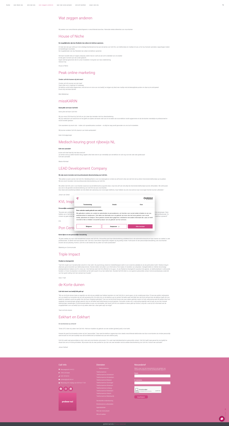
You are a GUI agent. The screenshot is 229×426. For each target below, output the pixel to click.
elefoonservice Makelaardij (105, 396)
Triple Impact (69, 254)
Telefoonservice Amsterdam (105, 377)
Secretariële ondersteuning (104, 401)
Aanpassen (113, 226)
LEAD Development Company (83, 168)
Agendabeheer (100, 407)
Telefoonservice (104, 368)
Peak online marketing (77, 72)
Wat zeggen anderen (46, 5)
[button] (223, 5)
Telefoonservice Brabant (104, 380)
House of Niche (71, 36)
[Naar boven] (225, 409)
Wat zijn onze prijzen (64, 5)
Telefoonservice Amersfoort (105, 374)
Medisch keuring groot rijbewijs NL (87, 142)
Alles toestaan (140, 226)
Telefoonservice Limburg (104, 388)
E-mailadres (138, 380)
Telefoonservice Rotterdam (104, 391)
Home (8, 5)
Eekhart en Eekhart (74, 317)
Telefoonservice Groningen (104, 383)
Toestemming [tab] (87, 204)
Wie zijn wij (31, 5)
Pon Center (68, 228)
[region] (221, 418)
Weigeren (89, 226)
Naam (136, 373)
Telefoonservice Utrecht (103, 393)
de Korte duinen (71, 284)
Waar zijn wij (94, 5)
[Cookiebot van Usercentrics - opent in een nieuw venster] (145, 198)
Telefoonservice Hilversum (104, 385)
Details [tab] (114, 204)
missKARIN (68, 101)
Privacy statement (120, 424)
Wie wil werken (80, 5)
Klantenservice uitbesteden (104, 404)
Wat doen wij (18, 5)
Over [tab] (141, 204)
